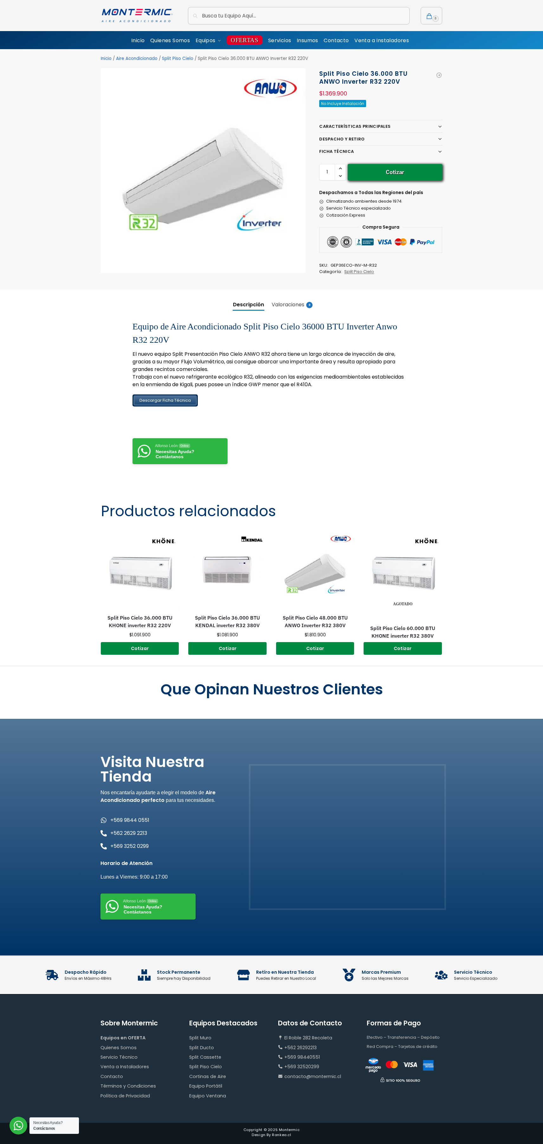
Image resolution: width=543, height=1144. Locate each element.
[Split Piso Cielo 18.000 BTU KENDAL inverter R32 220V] (439, 75)
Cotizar (395, 172)
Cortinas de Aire (207, 1076)
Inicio (106, 58)
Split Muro (200, 1038)
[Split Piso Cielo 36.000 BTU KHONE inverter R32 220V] (140, 570)
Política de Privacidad (125, 1096)
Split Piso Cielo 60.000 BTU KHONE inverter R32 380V (402, 632)
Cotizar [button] (140, 648)
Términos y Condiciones (128, 1086)
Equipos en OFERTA (122, 1038)
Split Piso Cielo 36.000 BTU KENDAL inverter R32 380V (227, 621)
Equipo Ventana (207, 1096)
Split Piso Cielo (177, 58)
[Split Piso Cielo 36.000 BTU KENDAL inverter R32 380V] (227, 570)
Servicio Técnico (119, 1057)
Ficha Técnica (336, 151)
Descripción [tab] (248, 304)
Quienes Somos (118, 1047)
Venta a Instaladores (124, 1066)
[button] (431, 15)
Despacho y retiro (342, 139)
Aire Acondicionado (137, 58)
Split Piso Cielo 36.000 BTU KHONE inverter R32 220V (139, 621)
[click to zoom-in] (203, 170)
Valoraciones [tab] (291, 304)
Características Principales (355, 126)
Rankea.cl (281, 1134)
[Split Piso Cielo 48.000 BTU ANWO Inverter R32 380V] (315, 570)
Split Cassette (205, 1057)
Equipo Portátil (205, 1086)
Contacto (111, 1076)
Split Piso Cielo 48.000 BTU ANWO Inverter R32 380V (315, 621)
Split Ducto (201, 1047)
